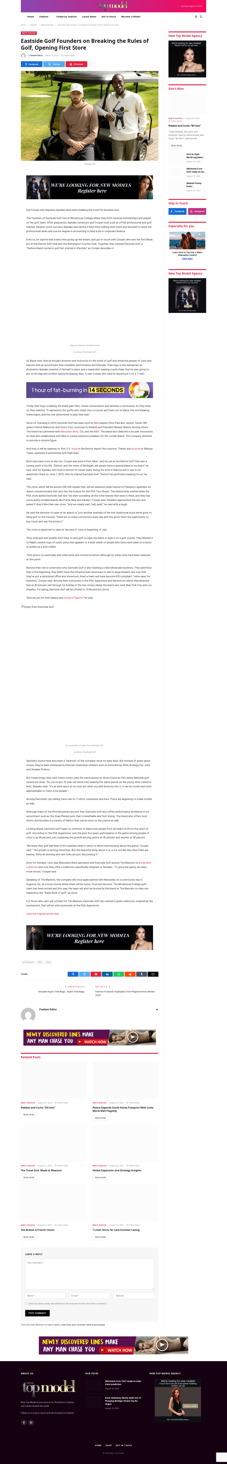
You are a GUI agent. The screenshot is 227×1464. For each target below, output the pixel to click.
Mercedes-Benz (70, 431)
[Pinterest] (10, 204)
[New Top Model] (113, 6)
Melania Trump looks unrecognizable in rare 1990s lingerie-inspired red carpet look (196, 185)
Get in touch (108, 16)
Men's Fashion (29, 33)
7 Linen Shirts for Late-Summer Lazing (116, 1230)
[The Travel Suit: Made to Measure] (54, 1143)
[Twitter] (10, 189)
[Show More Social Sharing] (91, 64)
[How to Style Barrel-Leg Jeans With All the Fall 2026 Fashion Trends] (176, 157)
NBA (96, 422)
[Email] (10, 212)
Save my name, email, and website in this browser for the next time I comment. (68, 1303)
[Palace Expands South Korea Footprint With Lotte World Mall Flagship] (125, 1080)
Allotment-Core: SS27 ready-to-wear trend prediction (196, 170)
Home (30, 16)
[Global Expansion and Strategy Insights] (125, 1143)
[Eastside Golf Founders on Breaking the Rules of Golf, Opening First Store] (89, 116)
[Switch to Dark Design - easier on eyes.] (200, 16)
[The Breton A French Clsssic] (54, 1202)
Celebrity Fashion (66, 16)
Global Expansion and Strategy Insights (116, 1170)
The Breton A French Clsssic (38, 1230)
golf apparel (28, 962)
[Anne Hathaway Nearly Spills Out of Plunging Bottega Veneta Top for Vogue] (93, 1402)
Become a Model (130, 16)
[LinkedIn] (10, 197)
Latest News (89, 16)
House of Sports (73, 597)
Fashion (43, 16)
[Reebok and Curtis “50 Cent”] (54, 1080)
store (74, 448)
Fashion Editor (36, 55)
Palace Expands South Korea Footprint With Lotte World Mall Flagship (122, 1109)
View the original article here (42, 913)
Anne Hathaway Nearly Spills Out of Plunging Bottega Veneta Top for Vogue (123, 1400)
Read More (28, 1115)
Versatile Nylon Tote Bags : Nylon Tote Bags (61, 991)
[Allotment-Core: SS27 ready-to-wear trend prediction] (176, 172)
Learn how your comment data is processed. (83, 1325)
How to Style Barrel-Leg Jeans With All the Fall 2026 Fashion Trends (194, 156)
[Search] (196, 16)
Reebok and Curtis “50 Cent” (38, 1107)
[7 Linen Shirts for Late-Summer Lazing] (125, 1202)
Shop (108, 1445)
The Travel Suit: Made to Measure (41, 1170)
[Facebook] (10, 181)
